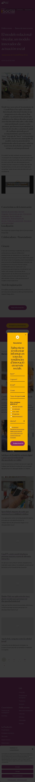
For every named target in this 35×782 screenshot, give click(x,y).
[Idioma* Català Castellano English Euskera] (17, 421)
